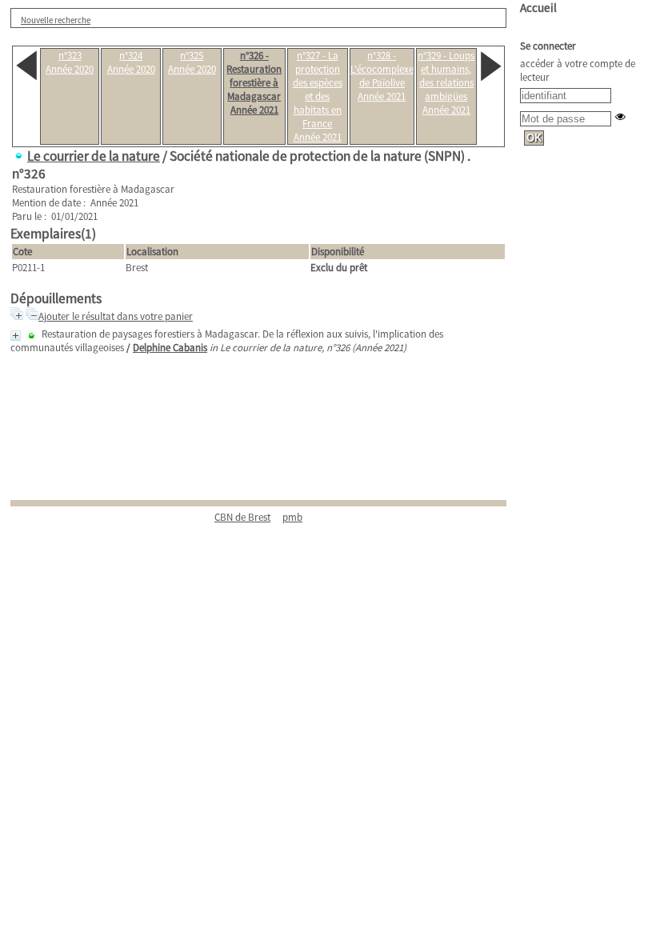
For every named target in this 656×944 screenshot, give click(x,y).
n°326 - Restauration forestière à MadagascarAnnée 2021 (254, 83)
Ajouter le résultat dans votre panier (115, 316)
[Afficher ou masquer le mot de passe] (620, 116)
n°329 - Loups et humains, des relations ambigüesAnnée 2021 (446, 83)
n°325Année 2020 (192, 62)
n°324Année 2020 (131, 62)
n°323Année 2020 (70, 62)
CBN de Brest (242, 517)
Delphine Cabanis (170, 347)
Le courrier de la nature (93, 156)
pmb (292, 517)
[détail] (15, 335)
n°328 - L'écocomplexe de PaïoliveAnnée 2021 (382, 76)
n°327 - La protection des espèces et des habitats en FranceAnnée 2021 (317, 96)
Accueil (538, 7)
